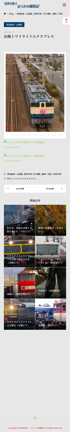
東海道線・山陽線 (14, 24)
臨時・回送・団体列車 (51, 174)
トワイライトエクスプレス (24, 178)
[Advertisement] (35, 371)
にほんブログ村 (12, 147)
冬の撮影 (37, 174)
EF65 (9, 178)
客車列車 (28, 174)
